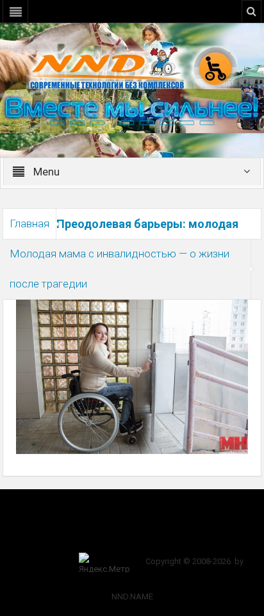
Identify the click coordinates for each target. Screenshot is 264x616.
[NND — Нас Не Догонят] (132, 66)
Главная (29, 223)
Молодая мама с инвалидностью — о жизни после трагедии (119, 268)
